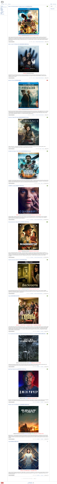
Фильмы (37, 41)
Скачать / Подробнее (11, 41)
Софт (1, 13)
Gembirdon (32, 219)
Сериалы (42, 331)
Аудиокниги (2, 11)
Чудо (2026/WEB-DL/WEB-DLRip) (13, 441)
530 (34, 478)
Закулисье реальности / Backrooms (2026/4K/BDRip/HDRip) (17, 259)
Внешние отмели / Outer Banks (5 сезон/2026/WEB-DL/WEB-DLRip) (18, 404)
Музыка (2, 8)
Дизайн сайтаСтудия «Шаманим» (29, 482)
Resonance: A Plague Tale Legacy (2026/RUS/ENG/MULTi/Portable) (18, 117)
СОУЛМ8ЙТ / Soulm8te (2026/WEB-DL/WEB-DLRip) (16, 185)
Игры (43, 148)
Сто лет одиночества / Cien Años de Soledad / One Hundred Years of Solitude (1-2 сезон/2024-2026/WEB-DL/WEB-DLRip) (26, 333)
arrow (34, 41)
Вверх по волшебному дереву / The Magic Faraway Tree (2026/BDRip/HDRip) (20, 6)
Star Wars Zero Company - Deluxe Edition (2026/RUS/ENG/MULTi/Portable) (19, 151)
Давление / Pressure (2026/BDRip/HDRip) (14, 80)
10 (31, 478)
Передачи (2, 12)
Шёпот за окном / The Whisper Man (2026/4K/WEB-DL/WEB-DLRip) (18, 44)
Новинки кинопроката (41, 41)
